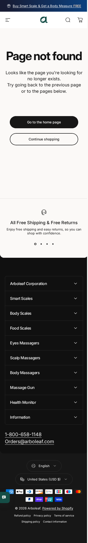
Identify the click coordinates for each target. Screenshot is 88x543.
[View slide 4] (53, 244)
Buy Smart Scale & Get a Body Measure (47, 6)
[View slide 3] (47, 244)
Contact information (53, 533)
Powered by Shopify (56, 520)
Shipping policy (29, 533)
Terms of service (62, 527)
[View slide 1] (35, 244)
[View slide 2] (41, 244)
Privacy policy (40, 527)
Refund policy (20, 527)
